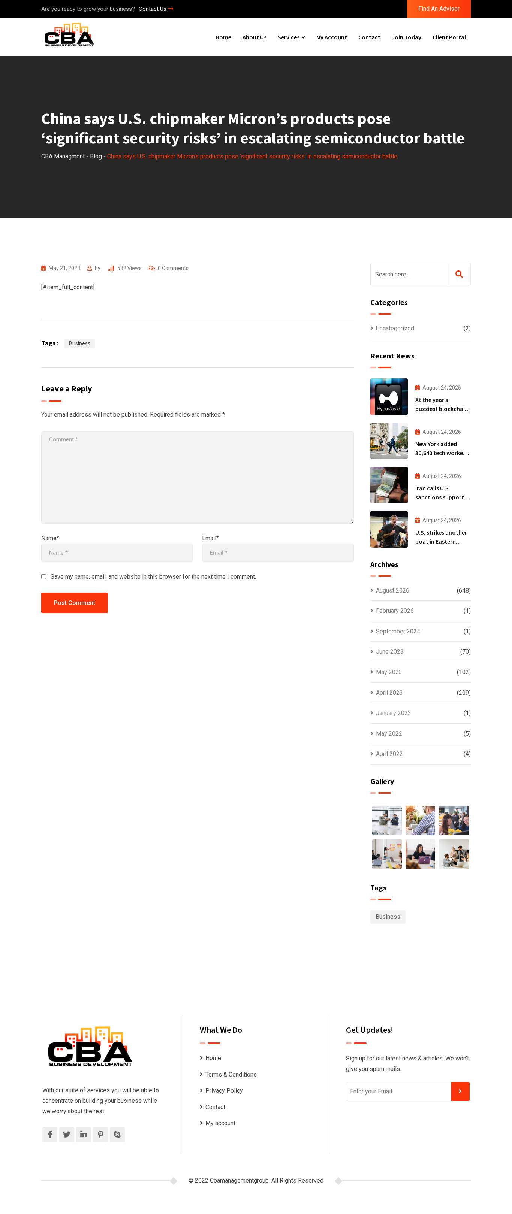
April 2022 (389, 753)
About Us (254, 37)
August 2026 (392, 590)
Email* (210, 538)
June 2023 (390, 651)
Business (79, 343)
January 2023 (393, 713)
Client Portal (449, 37)
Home (223, 37)
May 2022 (389, 733)
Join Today (406, 37)
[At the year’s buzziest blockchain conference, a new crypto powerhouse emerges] (389, 396)
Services (288, 37)
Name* (50, 538)
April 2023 (389, 692)
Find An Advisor (439, 8)
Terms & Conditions (231, 1074)
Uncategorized (395, 328)
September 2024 (398, 631)
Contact (369, 37)
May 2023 (389, 672)
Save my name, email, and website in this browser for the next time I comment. (153, 576)
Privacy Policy (224, 1090)
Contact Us (152, 9)
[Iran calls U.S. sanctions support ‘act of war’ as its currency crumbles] (389, 485)
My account (331, 37)
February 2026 (395, 610)
